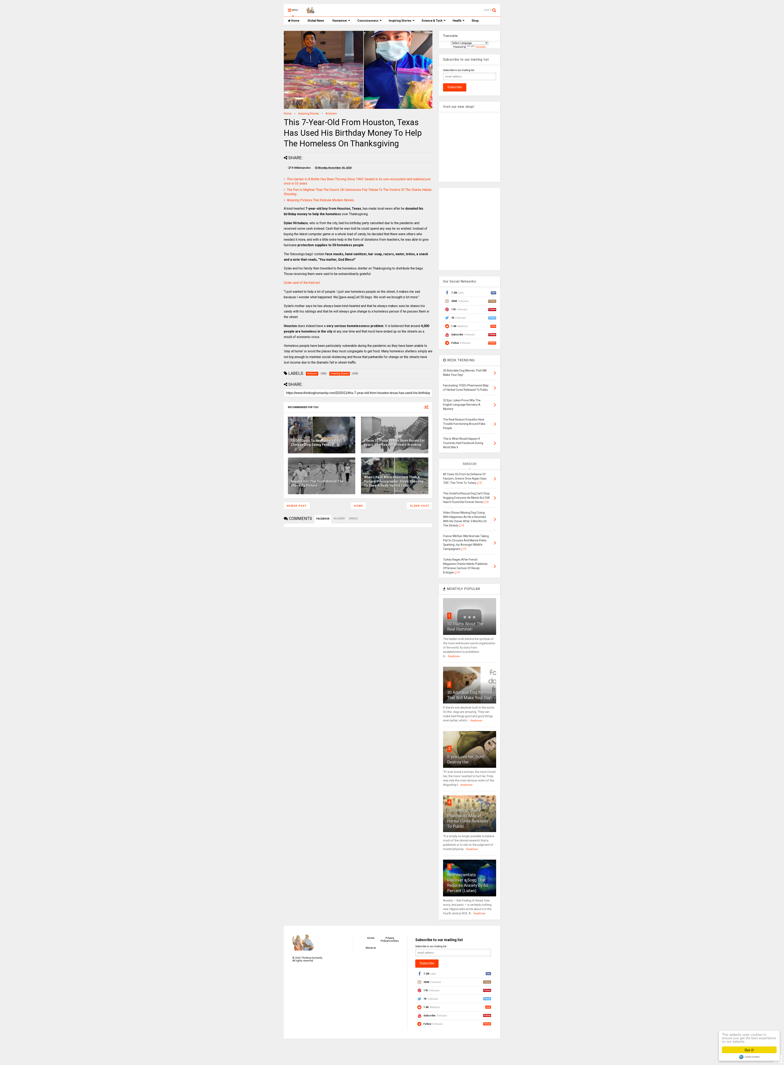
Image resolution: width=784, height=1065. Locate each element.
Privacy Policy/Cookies (390, 939)
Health (457, 20)
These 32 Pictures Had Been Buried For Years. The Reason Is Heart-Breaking (394, 443)
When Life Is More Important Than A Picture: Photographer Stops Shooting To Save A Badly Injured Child (393, 481)
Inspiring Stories (400, 20)
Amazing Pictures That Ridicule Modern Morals (320, 200)
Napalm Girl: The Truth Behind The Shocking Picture (317, 484)
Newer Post (297, 505)
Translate (480, 47)
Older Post (419, 505)
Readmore (454, 656)
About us (370, 947)
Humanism (339, 20)
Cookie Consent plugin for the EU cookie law (749, 1057)
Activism (331, 113)
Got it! (749, 1049)
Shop (475, 20)
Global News (315, 20)
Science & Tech (432, 20)
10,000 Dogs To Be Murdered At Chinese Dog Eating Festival (315, 443)
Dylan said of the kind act (302, 283)
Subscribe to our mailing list (458, 70)
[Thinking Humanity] (310, 11)
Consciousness (368, 20)
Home (295, 20)
